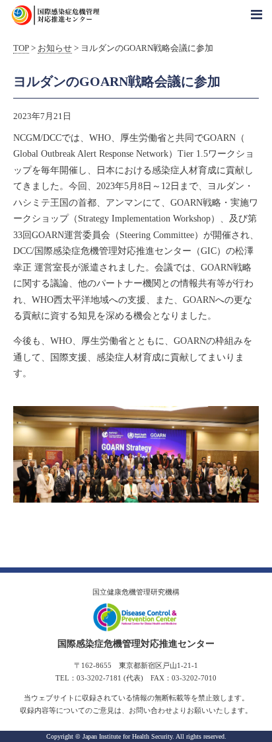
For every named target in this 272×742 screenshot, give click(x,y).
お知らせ (55, 48)
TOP (21, 48)
